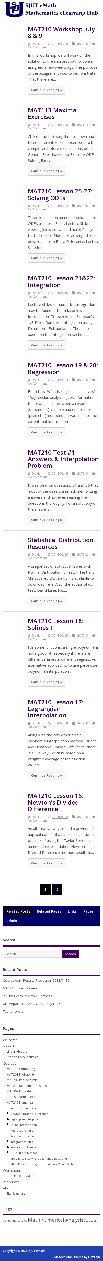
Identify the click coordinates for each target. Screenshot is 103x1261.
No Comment (37, 47)
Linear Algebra (17, 1051)
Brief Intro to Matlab (21, 1176)
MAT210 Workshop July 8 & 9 (61, 32)
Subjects (9, 1046)
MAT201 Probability (21, 1074)
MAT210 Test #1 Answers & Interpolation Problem (63, 459)
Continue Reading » (46, 90)
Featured (22, 1220)
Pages (89, 911)
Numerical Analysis (62, 1220)
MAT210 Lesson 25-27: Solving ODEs (60, 194)
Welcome (10, 1040)
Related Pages (49, 911)
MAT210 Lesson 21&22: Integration (61, 281)
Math (34, 1219)
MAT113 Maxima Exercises (52, 113)
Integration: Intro (21, 1142)
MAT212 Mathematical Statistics (29, 1086)
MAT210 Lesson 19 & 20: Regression (63, 368)
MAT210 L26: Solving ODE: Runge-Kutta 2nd (38, 1158)
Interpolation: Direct (24, 1108)
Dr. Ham (38, 44)
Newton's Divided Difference (29, 1114)
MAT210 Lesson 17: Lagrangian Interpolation (56, 708)
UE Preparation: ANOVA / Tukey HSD (31, 1003)
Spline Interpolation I (24, 1125)
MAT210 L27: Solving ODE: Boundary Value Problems (45, 1164)
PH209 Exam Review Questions (27, 996)
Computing (9, 1220)
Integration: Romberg (24, 1147)
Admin (11, 921)
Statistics (90, 1220)
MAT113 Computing (21, 1069)
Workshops (12, 1170)
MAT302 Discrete (19, 1091)
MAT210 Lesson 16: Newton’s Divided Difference (56, 802)
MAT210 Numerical (20, 1102)
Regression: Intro (21, 1130)
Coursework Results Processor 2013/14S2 (36, 980)
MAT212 (82, 554)
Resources (11, 1182)
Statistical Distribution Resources (61, 543)
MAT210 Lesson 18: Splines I (56, 624)
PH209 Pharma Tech (21, 1097)
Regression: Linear (22, 1136)
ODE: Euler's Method (24, 1153)
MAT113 (82, 125)
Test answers (13, 1011)
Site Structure (16, 1193)
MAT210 (82, 44)
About (7, 1188)
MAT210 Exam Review (20, 988)
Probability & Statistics (22, 1057)
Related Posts (18, 911)
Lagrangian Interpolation (26, 1119)
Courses (9, 1063)
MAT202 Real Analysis (22, 1080)
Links (72, 911)
